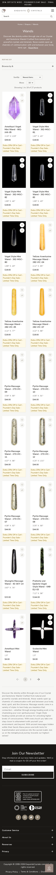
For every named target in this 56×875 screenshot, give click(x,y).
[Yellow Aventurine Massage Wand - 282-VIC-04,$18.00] (42, 237)
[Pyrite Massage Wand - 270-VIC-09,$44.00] (14, 367)
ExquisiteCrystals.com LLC (37, 864)
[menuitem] (3, 10)
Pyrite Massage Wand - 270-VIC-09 (13, 389)
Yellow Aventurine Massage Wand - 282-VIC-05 (14, 324)
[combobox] (25, 16)
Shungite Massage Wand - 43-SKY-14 (14, 582)
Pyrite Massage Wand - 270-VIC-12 (41, 454)
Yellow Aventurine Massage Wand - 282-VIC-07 (42, 324)
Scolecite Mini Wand (40, 650)
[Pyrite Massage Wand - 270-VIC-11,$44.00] (14, 431)
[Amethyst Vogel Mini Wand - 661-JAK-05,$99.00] (14, 107)
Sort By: (17, 77)
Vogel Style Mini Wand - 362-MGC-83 (42, 194)
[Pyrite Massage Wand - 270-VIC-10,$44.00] (42, 367)
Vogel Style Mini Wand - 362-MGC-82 (14, 194)
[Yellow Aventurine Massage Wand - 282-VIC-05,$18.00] (14, 302)
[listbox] (31, 83)
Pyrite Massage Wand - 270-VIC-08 (41, 519)
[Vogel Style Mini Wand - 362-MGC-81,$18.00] (42, 107)
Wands (35, 24)
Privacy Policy (12, 872)
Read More (33, 47)
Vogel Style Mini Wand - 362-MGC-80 (14, 259)
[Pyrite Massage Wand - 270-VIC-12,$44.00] (42, 431)
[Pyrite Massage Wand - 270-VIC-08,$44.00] (42, 496)
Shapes (28, 24)
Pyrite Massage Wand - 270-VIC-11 (13, 454)
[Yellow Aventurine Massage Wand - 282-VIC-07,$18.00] (42, 302)
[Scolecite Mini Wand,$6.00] (42, 629)
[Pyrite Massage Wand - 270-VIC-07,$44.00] (14, 496)
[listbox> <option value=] (31, 77)
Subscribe (28, 775)
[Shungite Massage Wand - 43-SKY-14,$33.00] (14, 561)
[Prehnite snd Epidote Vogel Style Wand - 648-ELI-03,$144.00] (42, 561)
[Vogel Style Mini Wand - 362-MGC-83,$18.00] (42, 172)
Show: (21, 83)
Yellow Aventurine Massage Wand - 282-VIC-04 (42, 259)
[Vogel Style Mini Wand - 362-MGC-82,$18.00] (14, 172)
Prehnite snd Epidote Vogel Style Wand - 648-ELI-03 (42, 585)
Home (20, 24)
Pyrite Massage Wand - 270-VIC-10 (41, 389)
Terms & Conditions (29, 871)
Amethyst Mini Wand (12, 650)
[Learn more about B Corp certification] (28, 796)
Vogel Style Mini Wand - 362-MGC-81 (42, 129)
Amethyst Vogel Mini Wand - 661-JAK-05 (13, 129)
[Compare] (22, 101)
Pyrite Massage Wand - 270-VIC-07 (13, 519)
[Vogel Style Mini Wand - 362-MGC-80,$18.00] (14, 237)
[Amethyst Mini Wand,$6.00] (14, 629)
